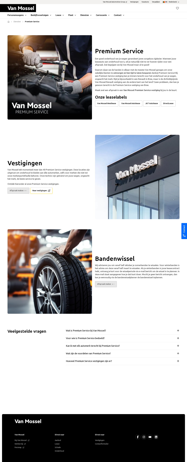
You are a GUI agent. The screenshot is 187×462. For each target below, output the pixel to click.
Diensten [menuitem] (84, 15)
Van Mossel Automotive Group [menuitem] (114, 2)
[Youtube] (150, 437)
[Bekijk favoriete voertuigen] (177, 8)
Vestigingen (99, 440)
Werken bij (19, 444)
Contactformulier (102, 444)
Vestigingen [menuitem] (134, 2)
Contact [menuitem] (117, 15)
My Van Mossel (21, 440)
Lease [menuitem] (58, 15)
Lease (57, 444)
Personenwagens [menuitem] (16, 15)
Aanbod (58, 440)
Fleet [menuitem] (70, 15)
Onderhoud (59, 451)
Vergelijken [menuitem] (156, 2)
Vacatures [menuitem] (145, 2)
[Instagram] (143, 437)
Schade (58, 447)
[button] (177, 8)
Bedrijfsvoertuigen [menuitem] (39, 15)
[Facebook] (137, 437)
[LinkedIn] (156, 437)
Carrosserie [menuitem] (101, 15)
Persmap (18, 447)
